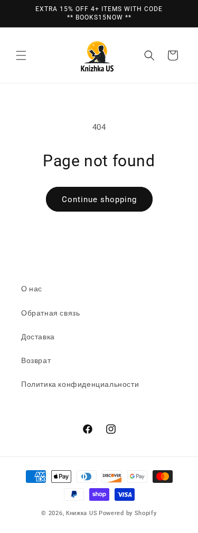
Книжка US (81, 513)
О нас (31, 288)
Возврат (36, 360)
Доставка (38, 336)
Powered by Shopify (128, 513)
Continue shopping (99, 199)
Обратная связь (50, 313)
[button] (21, 55)
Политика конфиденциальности (80, 384)
